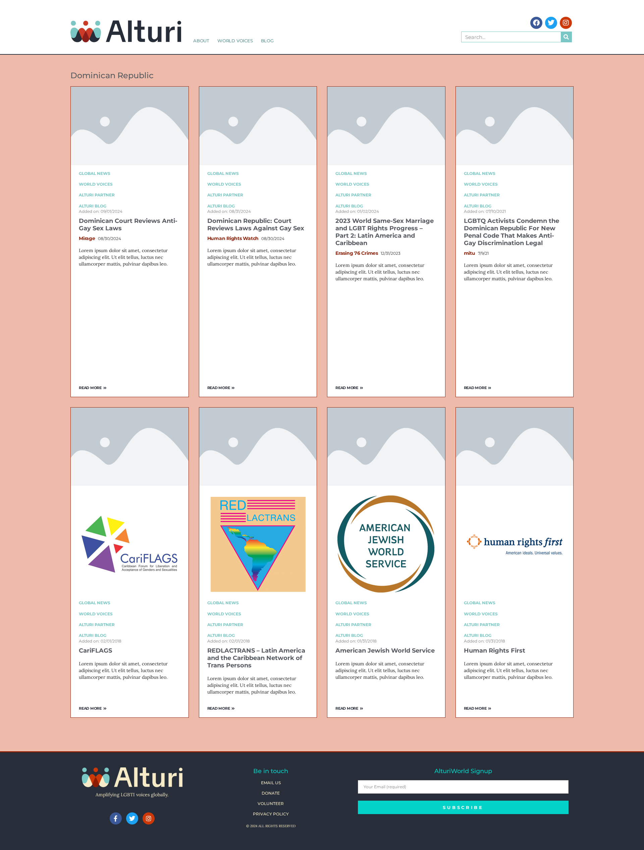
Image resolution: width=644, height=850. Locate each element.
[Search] (566, 37)
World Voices (235, 40)
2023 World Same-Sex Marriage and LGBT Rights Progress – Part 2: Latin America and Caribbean (384, 232)
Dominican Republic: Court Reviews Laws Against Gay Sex (255, 224)
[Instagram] (566, 23)
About (201, 40)
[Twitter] (551, 23)
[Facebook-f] (116, 818)
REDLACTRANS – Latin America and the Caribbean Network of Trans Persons (256, 658)
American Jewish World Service (385, 650)
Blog (267, 40)
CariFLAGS (95, 650)
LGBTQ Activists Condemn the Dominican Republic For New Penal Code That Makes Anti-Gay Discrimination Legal (511, 232)
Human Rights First (494, 650)
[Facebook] (536, 23)
